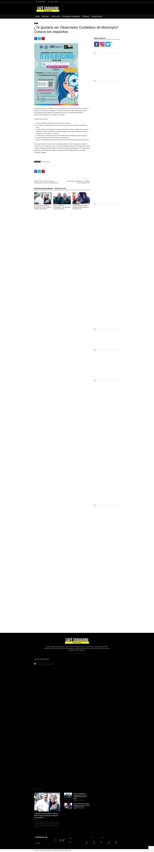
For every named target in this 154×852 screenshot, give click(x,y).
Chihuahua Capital (46, 161)
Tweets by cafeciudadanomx (41, 659)
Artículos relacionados (43, 188)
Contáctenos (96, 16)
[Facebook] (113, 1)
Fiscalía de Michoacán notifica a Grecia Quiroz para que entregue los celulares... (46, 815)
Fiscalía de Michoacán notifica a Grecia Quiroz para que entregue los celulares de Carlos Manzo (43, 207)
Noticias (45, 16)
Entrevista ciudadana (71, 16)
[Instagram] (115, 1)
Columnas (55, 16)
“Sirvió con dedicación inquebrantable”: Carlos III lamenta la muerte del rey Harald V (62, 207)
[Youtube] (119, 1)
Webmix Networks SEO (66, 850)
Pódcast (85, 16)
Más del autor (60, 188)
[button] (111, 1)
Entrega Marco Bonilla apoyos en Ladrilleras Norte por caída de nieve (78, 182)
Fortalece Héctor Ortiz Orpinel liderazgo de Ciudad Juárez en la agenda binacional (80, 207)
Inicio (37, 16)
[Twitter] (117, 1)
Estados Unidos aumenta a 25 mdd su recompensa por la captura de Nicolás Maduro (46, 182)
